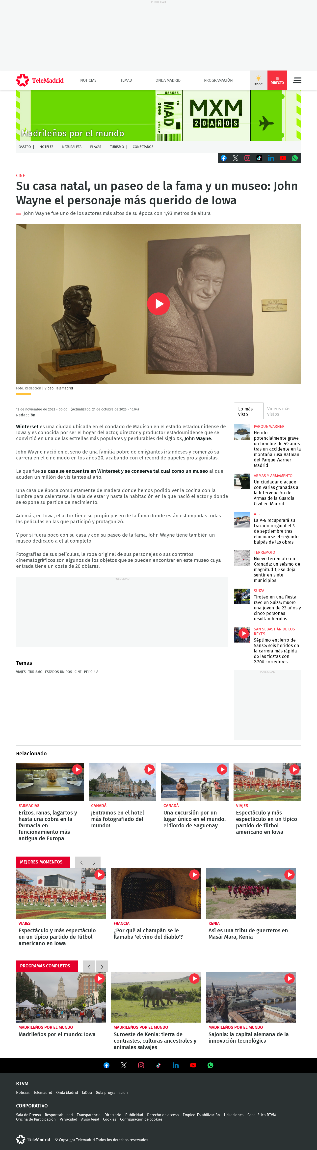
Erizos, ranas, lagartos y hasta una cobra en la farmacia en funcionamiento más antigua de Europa (50, 782)
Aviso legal (90, 1119)
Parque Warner (269, 427)
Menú (297, 80)
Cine (20, 175)
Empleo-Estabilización (201, 1115)
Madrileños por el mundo (46, 1027)
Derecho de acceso (163, 1115)
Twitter (235, 158)
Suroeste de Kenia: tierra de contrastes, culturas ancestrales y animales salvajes (156, 997)
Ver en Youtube (193, 1065)
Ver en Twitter (124, 1066)
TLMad (126, 80)
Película (91, 672)
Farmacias (29, 806)
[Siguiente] (94, 862)
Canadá (98, 806)
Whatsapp (295, 158)
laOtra (87, 1093)
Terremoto (264, 552)
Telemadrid (42, 1093)
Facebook (224, 158)
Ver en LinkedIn (176, 1065)
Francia (122, 923)
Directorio (113, 1115)
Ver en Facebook (106, 1066)
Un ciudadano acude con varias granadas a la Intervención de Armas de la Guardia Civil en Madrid (242, 481)
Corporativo (32, 1105)
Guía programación (112, 1093)
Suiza (259, 591)
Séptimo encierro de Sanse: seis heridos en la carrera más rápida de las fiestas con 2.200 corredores (242, 635)
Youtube (283, 158)
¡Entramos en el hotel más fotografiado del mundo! (122, 782)
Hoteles (46, 147)
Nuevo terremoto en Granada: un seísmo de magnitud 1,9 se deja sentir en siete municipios (242, 558)
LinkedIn (271, 158)
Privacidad (68, 1119)
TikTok (259, 158)
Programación (218, 80)
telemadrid (33, 1139)
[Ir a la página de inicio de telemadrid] (40, 80)
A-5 (257, 514)
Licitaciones (233, 1115)
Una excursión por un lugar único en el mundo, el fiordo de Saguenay (195, 782)
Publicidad (134, 1115)
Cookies (109, 1119)
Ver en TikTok (158, 1066)
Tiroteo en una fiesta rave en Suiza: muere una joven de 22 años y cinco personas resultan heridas (242, 596)
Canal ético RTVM (261, 1115)
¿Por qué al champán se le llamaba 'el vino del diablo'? (156, 893)
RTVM (22, 1083)
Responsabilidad (59, 1115)
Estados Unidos (58, 672)
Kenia (214, 923)
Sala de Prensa (28, 1115)
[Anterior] (81, 862)
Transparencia (89, 1115)
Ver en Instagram (141, 1065)
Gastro (25, 147)
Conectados (143, 147)
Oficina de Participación (36, 1119)
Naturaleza (71, 147)
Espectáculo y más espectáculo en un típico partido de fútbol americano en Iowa (267, 782)
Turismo (117, 147)
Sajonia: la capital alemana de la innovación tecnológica (251, 997)
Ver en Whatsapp (210, 1065)
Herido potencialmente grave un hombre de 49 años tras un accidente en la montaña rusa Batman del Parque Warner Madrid (242, 432)
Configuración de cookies (141, 1119)
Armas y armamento (273, 476)
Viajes (21, 672)
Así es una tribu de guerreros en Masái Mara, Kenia (251, 893)
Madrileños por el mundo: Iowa (61, 997)
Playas (95, 147)
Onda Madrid (168, 80)
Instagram (247, 158)
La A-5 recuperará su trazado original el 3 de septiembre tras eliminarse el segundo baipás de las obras (242, 519)
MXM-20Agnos (158, 115)
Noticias (88, 80)
